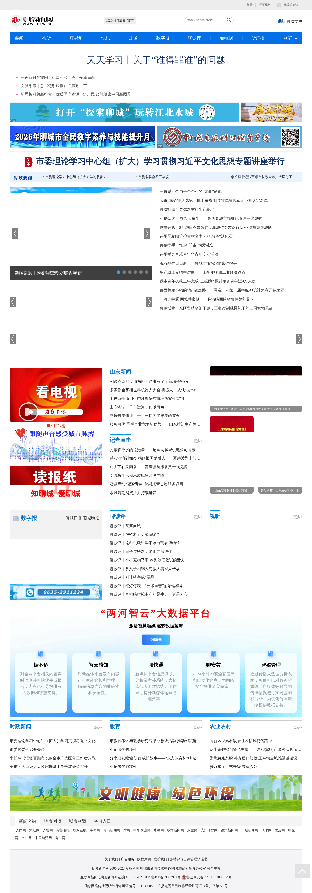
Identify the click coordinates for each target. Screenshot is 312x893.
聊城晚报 (91, 518)
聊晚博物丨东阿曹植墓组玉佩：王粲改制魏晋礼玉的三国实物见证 (216, 308)
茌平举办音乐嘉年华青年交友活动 (189, 254)
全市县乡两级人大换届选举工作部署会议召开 (49, 767)
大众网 (34, 830)
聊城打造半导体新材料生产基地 (187, 209)
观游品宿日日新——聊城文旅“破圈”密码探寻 (198, 263)
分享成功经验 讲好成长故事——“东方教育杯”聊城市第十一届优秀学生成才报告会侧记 (184, 758)
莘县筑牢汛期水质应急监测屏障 (137, 475)
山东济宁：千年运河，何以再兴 (137, 407)
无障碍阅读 (291, 5)
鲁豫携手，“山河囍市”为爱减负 (187, 245)
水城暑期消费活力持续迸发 (133, 493)
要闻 (19, 38)
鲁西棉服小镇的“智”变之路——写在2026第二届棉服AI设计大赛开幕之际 (222, 290)
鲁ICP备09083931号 (166, 877)
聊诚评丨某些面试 (125, 526)
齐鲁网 (48, 830)
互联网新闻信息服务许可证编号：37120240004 (115, 877)
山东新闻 (120, 372)
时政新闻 (20, 726)
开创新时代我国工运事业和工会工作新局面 (58, 78)
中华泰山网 (141, 830)
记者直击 (120, 440)
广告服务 (128, 859)
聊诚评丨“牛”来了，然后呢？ (135, 534)
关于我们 (111, 859)
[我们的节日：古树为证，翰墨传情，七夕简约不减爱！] (291, 587)
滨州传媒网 (209, 830)
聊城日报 (73, 518)
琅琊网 (266, 830)
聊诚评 (194, 38)
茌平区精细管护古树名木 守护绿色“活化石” (197, 236)
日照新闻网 (249, 830)
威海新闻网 (175, 830)
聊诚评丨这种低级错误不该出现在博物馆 (145, 543)
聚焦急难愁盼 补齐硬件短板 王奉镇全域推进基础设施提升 (259, 758)
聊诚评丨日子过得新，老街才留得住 (141, 551)
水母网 (159, 830)
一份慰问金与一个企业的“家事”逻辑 (191, 191)
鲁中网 (60, 838)
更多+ (198, 441)
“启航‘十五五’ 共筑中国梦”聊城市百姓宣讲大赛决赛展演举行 (251, 409)
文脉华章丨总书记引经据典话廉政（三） (56, 86)
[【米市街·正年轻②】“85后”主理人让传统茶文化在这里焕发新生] (226, 587)
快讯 (105, 38)
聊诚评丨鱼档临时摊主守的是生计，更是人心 (149, 594)
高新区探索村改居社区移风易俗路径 (241, 741)
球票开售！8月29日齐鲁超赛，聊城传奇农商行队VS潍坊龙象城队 (216, 227)
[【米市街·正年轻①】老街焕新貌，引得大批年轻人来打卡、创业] (258, 587)
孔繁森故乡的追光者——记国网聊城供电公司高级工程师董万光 (164, 450)
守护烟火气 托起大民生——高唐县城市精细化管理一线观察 (211, 218)
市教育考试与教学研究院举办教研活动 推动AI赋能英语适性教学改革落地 (173, 741)
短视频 (76, 38)
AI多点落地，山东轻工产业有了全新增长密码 (149, 381)
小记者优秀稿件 (123, 749)
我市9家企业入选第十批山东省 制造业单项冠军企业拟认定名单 (214, 200)
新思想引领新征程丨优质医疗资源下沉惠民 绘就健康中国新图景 (76, 94)
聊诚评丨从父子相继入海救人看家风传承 (145, 569)
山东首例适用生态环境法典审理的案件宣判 (147, 399)
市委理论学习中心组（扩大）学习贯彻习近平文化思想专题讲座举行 (160, 161)
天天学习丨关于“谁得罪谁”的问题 (156, 59)
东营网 (192, 830)
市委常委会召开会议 (153, 177)
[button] (147, 233)
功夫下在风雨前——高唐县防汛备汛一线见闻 (149, 467)
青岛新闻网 (111, 830)
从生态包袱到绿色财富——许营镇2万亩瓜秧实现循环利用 (259, 749)
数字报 (162, 38)
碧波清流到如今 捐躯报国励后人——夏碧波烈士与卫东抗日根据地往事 (171, 458)
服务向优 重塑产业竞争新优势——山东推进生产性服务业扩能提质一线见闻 (174, 424)
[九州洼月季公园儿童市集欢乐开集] (226, 561)
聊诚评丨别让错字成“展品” (133, 577)
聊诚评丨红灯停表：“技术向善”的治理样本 (146, 586)
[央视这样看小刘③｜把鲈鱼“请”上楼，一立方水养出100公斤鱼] (226, 535)
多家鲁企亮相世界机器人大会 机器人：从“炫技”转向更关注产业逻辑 (168, 390)
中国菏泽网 (43, 838)
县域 (133, 38)
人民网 (21, 830)
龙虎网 (280, 830)
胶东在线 (80, 830)
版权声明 (144, 859)
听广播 (258, 38)
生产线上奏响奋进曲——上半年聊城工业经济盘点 (202, 272)
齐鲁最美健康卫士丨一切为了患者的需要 (145, 416)
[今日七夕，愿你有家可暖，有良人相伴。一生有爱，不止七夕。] (258, 561)
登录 (250, 5)
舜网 (126, 830)
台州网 (26, 838)
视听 (46, 38)
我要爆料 (265, 5)
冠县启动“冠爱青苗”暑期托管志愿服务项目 (146, 484)
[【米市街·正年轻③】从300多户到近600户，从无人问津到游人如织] (291, 561)
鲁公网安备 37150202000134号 (209, 877)
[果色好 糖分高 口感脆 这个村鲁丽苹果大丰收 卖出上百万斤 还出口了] (258, 535)
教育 (115, 726)
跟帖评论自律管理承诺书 (188, 859)
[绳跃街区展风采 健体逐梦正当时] (291, 535)
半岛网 (95, 830)
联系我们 (160, 859)
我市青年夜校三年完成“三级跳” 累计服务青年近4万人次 (208, 281)
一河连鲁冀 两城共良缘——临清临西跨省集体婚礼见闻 (207, 299)
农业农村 (220, 726)
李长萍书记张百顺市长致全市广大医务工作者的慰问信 (264, 177)
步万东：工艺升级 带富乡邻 (233, 767)
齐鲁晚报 (63, 830)
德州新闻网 (229, 830)
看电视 (226, 38)
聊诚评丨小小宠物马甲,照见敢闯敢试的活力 (147, 560)
